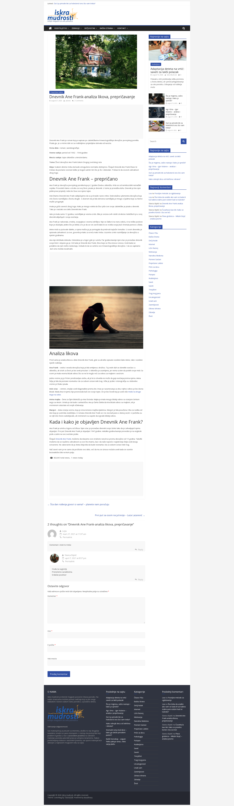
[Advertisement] (96, 122)
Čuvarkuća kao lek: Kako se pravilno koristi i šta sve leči (173, 727)
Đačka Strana (154, 237)
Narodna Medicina (156, 255)
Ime (50, 631)
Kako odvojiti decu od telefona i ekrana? (164, 179)
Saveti (151, 286)
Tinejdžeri (152, 289)
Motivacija (153, 252)
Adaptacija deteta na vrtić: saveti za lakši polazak (167, 70)
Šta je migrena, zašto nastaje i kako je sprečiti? (174, 98)
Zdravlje (76, 28)
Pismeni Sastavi (155, 259)
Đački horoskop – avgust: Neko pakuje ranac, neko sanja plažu (116, 741)
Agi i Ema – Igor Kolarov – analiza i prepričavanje (173, 111)
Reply (140, 549)
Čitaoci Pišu (153, 233)
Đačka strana (106, 28)
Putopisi (152, 274)
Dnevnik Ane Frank (63, 439)
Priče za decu (154, 267)
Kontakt (121, 28)
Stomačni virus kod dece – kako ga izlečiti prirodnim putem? (116, 732)
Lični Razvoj (153, 248)
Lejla (64, 531)
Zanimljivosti (154, 305)
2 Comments (78, 101)
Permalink (67, 537)
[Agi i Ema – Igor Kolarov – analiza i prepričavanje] (157, 108)
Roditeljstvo (60, 28)
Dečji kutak (89, 28)
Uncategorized (154, 297)
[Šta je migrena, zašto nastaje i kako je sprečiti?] (157, 95)
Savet (151, 282)
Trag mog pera (155, 293)
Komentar (52, 596)
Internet (152, 244)
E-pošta (52, 645)
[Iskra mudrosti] (50, 28)
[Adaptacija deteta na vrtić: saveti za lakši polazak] (167, 42)
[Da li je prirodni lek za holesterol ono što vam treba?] (157, 122)
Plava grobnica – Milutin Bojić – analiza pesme (172, 736)
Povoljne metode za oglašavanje (167, 193)
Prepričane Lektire (57, 92)
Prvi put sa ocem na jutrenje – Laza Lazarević (120, 515)
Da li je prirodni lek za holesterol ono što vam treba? (74, 3)
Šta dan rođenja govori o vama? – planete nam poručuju (78, 504)
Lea (150, 193)
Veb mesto (52, 658)
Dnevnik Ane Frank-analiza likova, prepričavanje (173, 718)
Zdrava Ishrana (155, 308)
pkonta (68, 101)
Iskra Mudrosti (172, 75)
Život (151, 316)
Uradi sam (153, 301)
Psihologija (153, 271)
